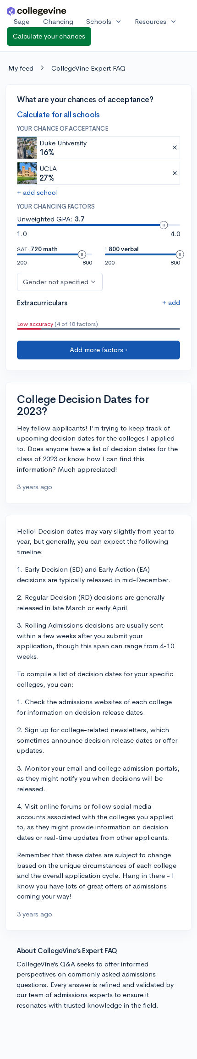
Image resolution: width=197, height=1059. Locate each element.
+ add (171, 302)
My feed (20, 68)
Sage (21, 21)
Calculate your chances (49, 36)
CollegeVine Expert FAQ (88, 68)
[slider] (163, 225)
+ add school (37, 192)
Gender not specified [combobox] (55, 281)
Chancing (58, 21)
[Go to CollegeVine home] (36, 11)
